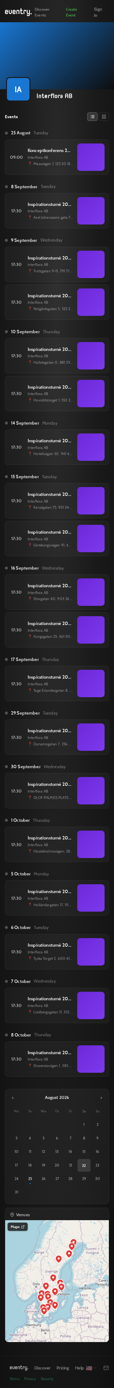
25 (30, 1178)
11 (30, 1151)
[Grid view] (104, 116)
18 (30, 1165)
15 (83, 1151)
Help (79, 1367)
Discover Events (42, 12)
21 (70, 1165)
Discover (42, 1367)
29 (84, 1178)
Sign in (98, 12)
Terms (14, 1378)
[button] (61, 1287)
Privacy (30, 1378)
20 (57, 1165)
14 (70, 1151)
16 (97, 1151)
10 (17, 1151)
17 (16, 1165)
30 (97, 1178)
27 (57, 1178)
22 (84, 1165)
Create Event (71, 12)
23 (97, 1165)
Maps (15, 1226)
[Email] (106, 1368)
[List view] (92, 116)
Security (47, 1378)
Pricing (63, 1367)
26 (44, 1178)
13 (57, 1151)
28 (70, 1178)
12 (43, 1151)
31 (16, 1192)
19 (43, 1165)
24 (17, 1178)
